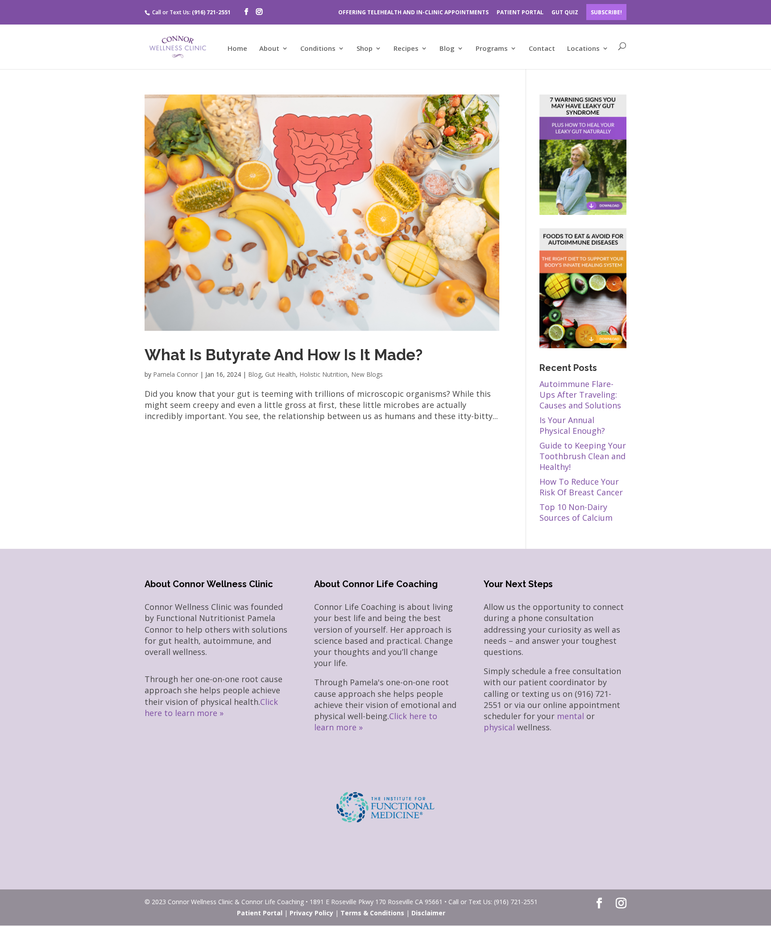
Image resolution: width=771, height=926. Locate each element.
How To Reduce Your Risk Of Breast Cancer (581, 487)
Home (237, 49)
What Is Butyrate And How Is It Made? (284, 355)
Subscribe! (606, 12)
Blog (447, 49)
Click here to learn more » (211, 707)
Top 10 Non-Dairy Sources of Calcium (576, 512)
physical (499, 727)
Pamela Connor (175, 374)
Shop (364, 49)
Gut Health (280, 374)
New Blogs (367, 374)
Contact (542, 49)
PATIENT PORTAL (520, 12)
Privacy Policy (311, 913)
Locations (583, 49)
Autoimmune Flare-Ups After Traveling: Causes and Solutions (580, 395)
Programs (492, 49)
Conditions (318, 49)
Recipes (406, 49)
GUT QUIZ (564, 12)
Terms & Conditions (372, 913)
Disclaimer (428, 913)
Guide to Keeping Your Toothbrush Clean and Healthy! (582, 456)
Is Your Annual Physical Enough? (572, 425)
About (269, 49)
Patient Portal (259, 913)
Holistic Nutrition (323, 374)
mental (570, 716)
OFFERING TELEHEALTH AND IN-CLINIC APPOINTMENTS (413, 12)
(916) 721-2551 (211, 12)
